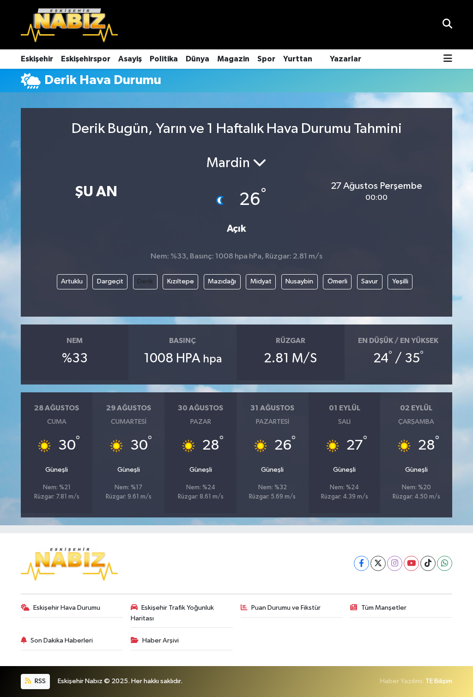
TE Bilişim (438, 681)
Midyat (261, 281)
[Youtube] (411, 563)
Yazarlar (345, 59)
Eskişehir (37, 59)
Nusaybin (299, 281)
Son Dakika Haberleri (61, 640)
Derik (145, 281)
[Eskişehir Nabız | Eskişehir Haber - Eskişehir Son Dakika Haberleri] (69, 25)
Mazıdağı (222, 281)
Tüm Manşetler (383, 607)
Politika (164, 59)
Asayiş (130, 59)
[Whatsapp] (444, 563)
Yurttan (297, 59)
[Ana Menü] (447, 59)
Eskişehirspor (85, 59)
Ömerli (337, 281)
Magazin (233, 59)
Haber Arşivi (160, 640)
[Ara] (447, 25)
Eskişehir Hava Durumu (66, 607)
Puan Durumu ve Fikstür (286, 607)
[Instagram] (394, 563)
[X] (378, 563)
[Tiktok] (428, 563)
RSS (39, 681)
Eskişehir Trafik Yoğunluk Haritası (172, 612)
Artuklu (72, 281)
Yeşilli (400, 281)
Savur (369, 281)
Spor (266, 59)
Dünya (197, 59)
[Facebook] (361, 563)
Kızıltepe (180, 281)
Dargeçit (110, 281)
